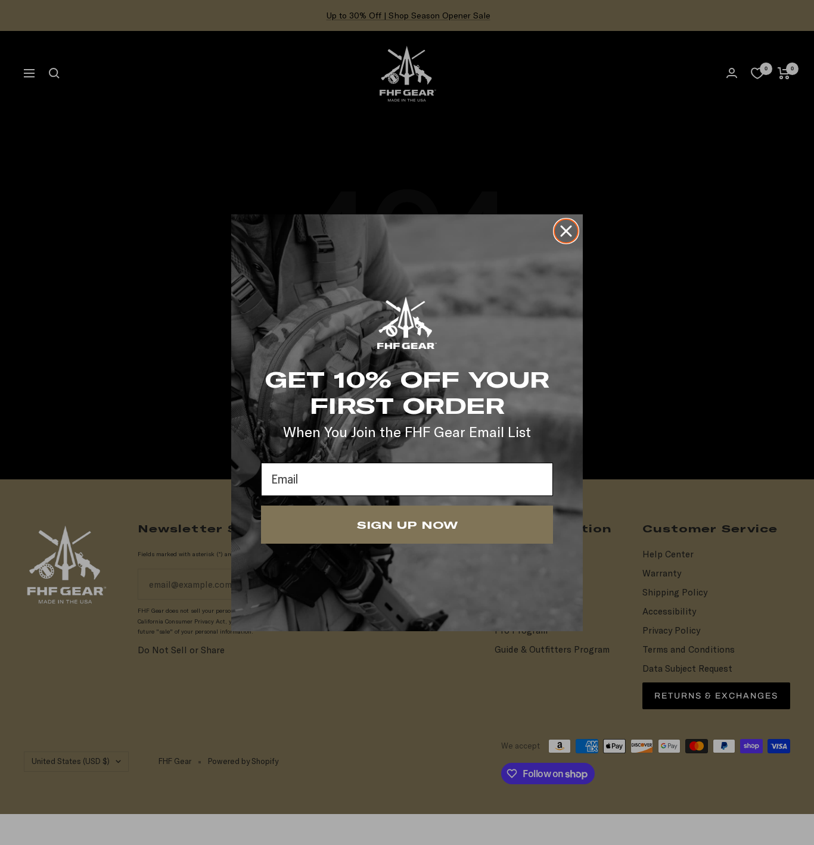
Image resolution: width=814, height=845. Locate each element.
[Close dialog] (566, 231)
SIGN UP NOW (407, 524)
